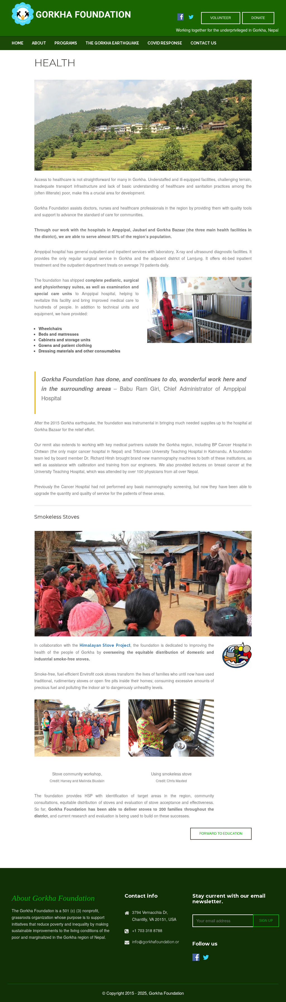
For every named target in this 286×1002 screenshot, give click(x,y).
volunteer (220, 18)
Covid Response (164, 43)
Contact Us (203, 43)
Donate (258, 18)
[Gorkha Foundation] (87, 13)
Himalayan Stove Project (105, 645)
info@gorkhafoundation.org (157, 942)
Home (17, 43)
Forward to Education (220, 834)
